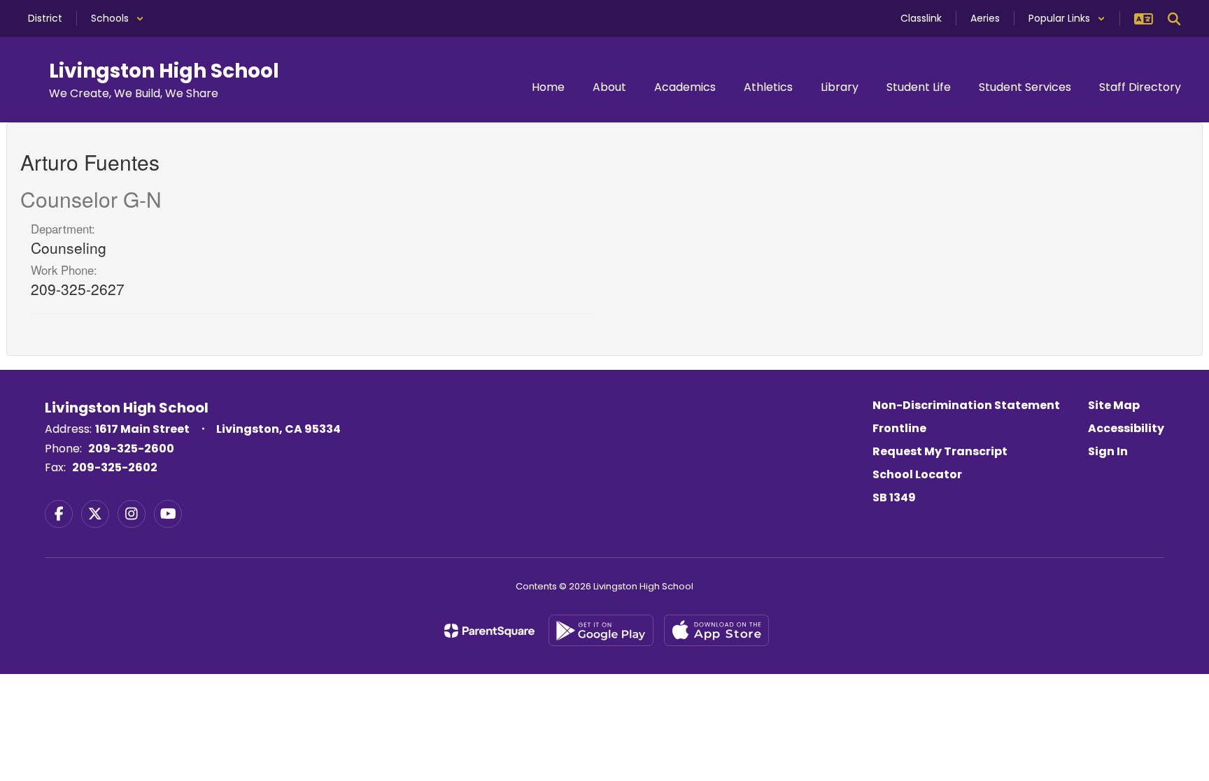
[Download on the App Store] (716, 630)
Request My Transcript (940, 451)
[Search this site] (1174, 19)
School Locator (917, 474)
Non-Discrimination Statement (966, 405)
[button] (117, 18)
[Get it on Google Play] (601, 630)
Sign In (1108, 451)
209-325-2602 (114, 467)
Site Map (1114, 405)
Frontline (899, 428)
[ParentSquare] (489, 630)
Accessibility (1126, 428)
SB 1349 (894, 497)
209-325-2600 (131, 448)
